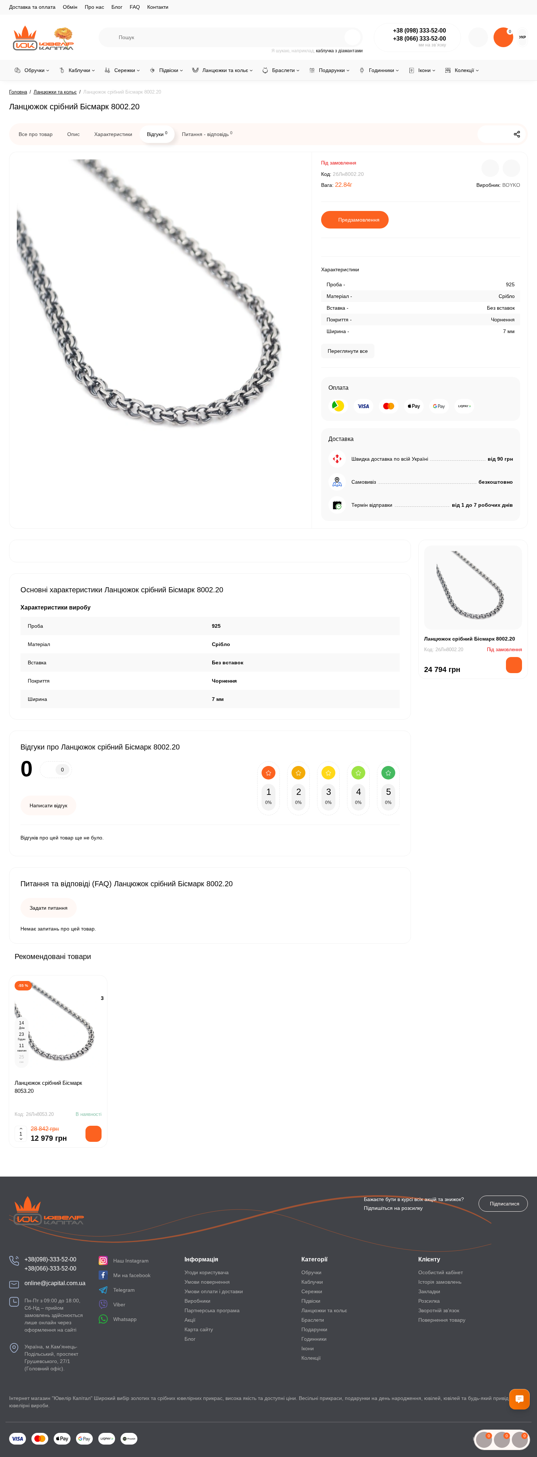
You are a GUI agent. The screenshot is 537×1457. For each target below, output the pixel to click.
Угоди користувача (206, 1272)
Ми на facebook (132, 1275)
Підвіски (310, 1301)
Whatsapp (125, 1319)
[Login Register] (478, 37)
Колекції (311, 1358)
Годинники (314, 1339)
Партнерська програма (212, 1310)
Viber (119, 1304)
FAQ (135, 7)
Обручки (311, 1272)
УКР (522, 37)
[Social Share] (517, 134)
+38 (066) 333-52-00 (419, 38)
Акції (189, 1320)
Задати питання (49, 908)
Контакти (157, 7)
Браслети (312, 1320)
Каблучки (312, 1282)
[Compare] (490, 168)
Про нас (94, 7)
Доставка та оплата (32, 7)
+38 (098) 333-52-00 (419, 30)
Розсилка (429, 1301)
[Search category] (109, 37)
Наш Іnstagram (131, 1261)
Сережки (311, 1291)
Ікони (307, 1348)
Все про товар (36, 134)
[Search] (337, 37)
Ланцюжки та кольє (324, 1310)
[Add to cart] (93, 1134)
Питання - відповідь (207, 134)
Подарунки (314, 1329)
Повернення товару (441, 1320)
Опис (73, 134)
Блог (116, 7)
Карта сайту (198, 1329)
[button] (503, 956)
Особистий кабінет (440, 1272)
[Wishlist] (511, 168)
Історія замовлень (439, 1282)
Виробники (197, 1301)
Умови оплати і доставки (213, 1291)
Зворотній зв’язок (438, 1310)
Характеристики (113, 134)
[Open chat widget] (519, 1399)
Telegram (124, 1290)
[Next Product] (501, 134)
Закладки (429, 1291)
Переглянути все (348, 351)
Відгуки (157, 134)
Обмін (70, 7)
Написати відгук (48, 805)
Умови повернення (207, 1282)
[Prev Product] (486, 134)
